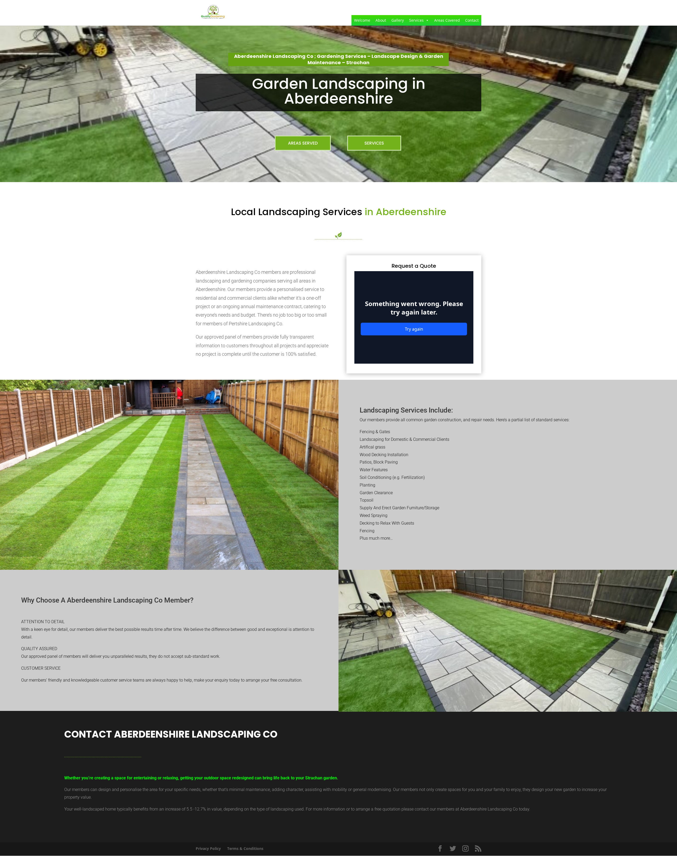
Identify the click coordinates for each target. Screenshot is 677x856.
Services (416, 20)
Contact (472, 20)
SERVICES (374, 143)
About (381, 20)
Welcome (362, 20)
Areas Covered (447, 20)
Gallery (397, 20)
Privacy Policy (208, 848)
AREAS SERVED (303, 143)
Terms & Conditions (245, 848)
